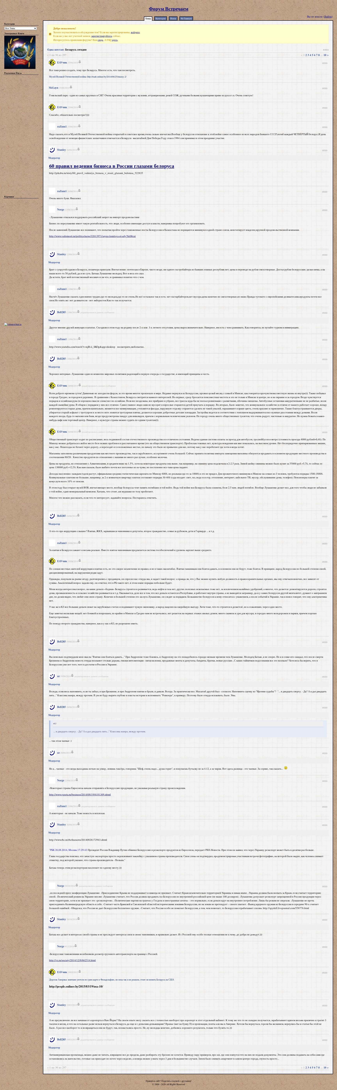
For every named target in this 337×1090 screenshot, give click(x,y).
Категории (161, 18)
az (58, 676)
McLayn (53, 88)
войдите (135, 32)
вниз (326, 49)
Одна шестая (55, 49)
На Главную (186, 18)
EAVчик (62, 62)
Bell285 (61, 312)
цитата (324, 62)
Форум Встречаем (168, 8)
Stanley (61, 150)
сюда (100, 40)
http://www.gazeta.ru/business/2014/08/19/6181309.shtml (80, 794)
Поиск (173, 18)
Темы (148, 18)
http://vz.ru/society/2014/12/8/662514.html (72, 960)
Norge (60, 209)
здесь (115, 40)
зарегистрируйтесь (101, 36)
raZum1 (62, 126)
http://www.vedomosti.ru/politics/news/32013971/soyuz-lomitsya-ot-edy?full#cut (92, 236)
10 (325, 55)
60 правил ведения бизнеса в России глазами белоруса (111, 165)
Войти (328, 16)
